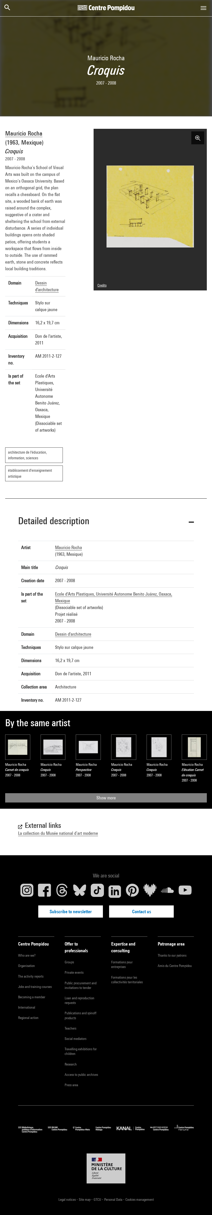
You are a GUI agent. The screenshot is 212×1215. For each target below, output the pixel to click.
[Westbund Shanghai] (162, 1131)
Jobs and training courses (35, 987)
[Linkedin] (115, 891)
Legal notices (67, 1199)
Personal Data (113, 1199)
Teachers (70, 1028)
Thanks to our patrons (172, 955)
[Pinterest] (132, 891)
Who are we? (26, 955)
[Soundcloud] (167, 891)
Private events (74, 972)
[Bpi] (33, 1131)
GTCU (98, 1199)
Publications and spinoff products (80, 1015)
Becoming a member (31, 997)
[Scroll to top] (200, 1203)
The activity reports (30, 976)
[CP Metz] (84, 1131)
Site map (85, 1199)
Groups (69, 962)
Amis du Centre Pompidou (175, 966)
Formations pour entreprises (122, 964)
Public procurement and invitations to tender (80, 985)
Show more (106, 797)
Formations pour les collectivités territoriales (127, 979)
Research (71, 1064)
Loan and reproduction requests (79, 1000)
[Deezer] (150, 891)
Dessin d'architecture (73, 634)
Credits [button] (102, 285)
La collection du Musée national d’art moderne (58, 833)
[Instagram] (27, 891)
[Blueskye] (79, 891)
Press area (71, 1085)
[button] (106, 522)
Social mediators (75, 1039)
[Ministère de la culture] (106, 1168)
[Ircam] (60, 1131)
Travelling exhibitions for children (81, 1051)
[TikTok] (97, 891)
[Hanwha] (184, 1131)
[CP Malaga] (106, 1131)
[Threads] (62, 891)
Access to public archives (81, 1074)
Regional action (28, 1018)
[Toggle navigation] (203, 8)
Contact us (141, 911)
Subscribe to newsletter (71, 911)
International (26, 1007)
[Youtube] (185, 891)
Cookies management (139, 1199)
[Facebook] (44, 891)
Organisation (26, 966)
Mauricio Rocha (23, 133)
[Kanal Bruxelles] (133, 1131)
